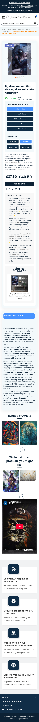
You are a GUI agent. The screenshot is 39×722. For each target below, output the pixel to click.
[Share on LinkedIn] (13, 189)
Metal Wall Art (11, 29)
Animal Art (24, 250)
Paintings (17, 247)
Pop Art (11, 238)
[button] (7, 59)
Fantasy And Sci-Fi (15, 236)
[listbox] (19, 119)
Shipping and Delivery (14, 315)
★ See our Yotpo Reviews (19, 2)
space (26, 207)
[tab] (19, 316)
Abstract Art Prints (24, 29)
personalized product (13, 163)
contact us (21, 169)
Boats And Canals (18, 254)
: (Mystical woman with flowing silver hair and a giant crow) (19, 296)
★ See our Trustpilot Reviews (19, 11)
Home (3, 29)
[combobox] (19, 23)
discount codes (27, 5)
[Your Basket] (35, 17)
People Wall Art (6, 31)
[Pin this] (16, 189)
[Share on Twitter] (9, 189)
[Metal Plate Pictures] (18, 17)
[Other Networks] (19, 189)
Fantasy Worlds (25, 234)
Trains (17, 222)
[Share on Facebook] (6, 189)
